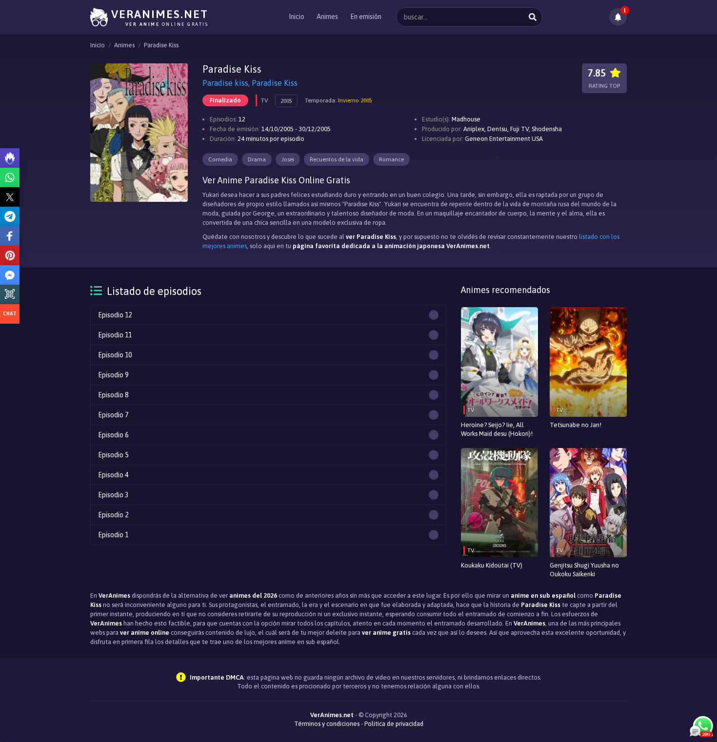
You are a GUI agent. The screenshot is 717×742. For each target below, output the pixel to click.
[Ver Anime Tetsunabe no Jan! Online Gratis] (588, 362)
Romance (391, 159)
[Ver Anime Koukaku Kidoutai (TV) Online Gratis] (499, 503)
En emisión (365, 16)
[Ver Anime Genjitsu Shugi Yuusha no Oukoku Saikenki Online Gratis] (588, 503)
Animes (327, 16)
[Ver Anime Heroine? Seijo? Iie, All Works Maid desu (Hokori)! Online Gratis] (499, 362)
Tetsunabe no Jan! (575, 425)
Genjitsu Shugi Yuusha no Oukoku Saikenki (584, 570)
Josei (287, 159)
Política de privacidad (393, 723)
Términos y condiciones (326, 723)
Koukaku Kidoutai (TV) (491, 565)
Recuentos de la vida (336, 159)
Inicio (296, 16)
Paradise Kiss (161, 45)
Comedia (220, 159)
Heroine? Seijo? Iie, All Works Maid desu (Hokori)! (497, 429)
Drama (257, 159)
